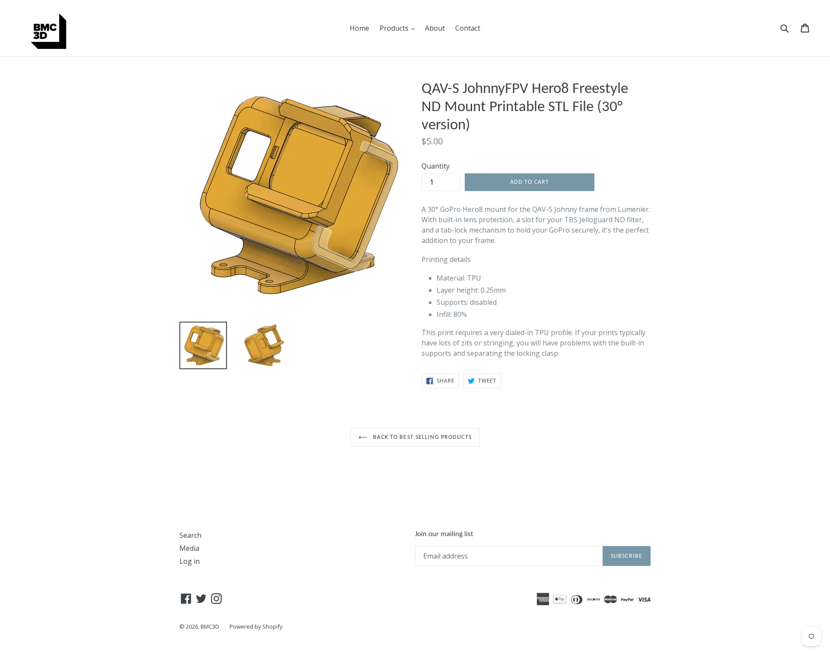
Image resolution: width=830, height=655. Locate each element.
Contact (467, 28)
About (435, 28)
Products (399, 28)
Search (190, 535)
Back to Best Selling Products (421, 437)
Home (359, 28)
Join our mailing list (444, 534)
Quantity (435, 166)
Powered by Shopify (256, 626)
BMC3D (210, 626)
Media (189, 548)
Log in (189, 561)
